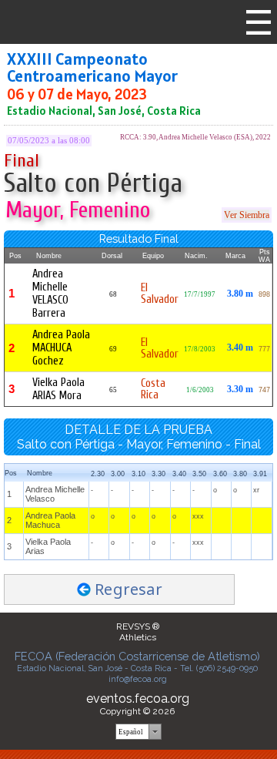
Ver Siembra (246, 215)
